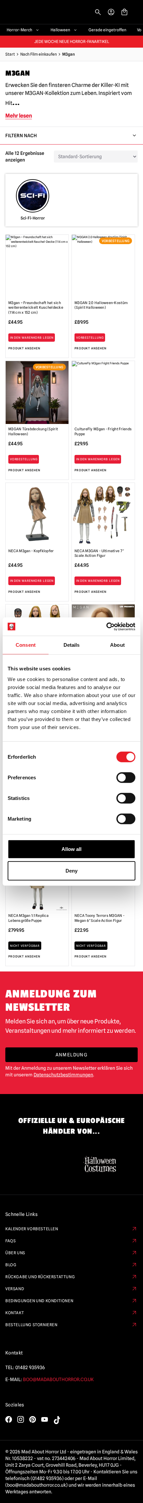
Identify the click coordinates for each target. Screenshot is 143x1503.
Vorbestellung (90, 337)
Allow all (71, 849)
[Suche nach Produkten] (98, 12)
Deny (71, 871)
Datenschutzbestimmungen (63, 1074)
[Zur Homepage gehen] (24, 12)
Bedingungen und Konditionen (39, 1300)
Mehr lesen (18, 116)
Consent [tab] (26, 645)
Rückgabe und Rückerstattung (40, 1276)
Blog (10, 1264)
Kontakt (14, 1312)
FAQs (10, 1240)
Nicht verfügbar (25, 945)
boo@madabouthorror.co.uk (58, 1379)
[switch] (125, 777)
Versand (14, 1288)
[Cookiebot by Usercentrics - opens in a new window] (106, 626)
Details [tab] (72, 645)
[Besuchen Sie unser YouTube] (44, 1419)
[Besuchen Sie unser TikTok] (56, 1420)
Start (10, 54)
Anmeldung (72, 1054)
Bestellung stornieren (31, 1324)
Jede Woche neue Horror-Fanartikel (71, 42)
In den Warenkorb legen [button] (32, 337)
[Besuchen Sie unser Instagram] (20, 1419)
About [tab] (117, 645)
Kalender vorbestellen (31, 1228)
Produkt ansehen (24, 348)
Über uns (15, 1252)
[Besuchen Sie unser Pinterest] (32, 1419)
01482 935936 (30, 1367)
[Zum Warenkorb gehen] (124, 12)
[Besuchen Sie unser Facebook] (8, 1419)
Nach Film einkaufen (38, 54)
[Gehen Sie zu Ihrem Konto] (111, 12)
